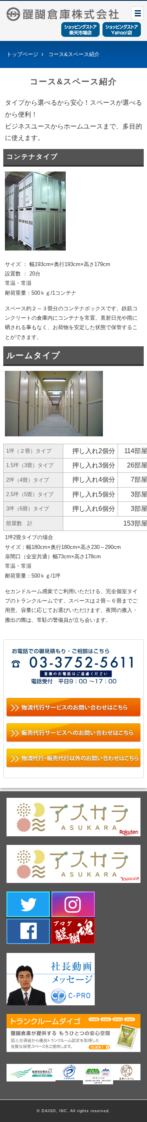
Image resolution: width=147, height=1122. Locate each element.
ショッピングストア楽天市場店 (80, 29)
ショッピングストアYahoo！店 (121, 29)
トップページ (22, 54)
